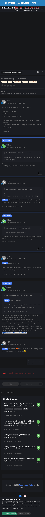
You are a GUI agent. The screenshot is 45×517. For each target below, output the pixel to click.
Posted (16, 103)
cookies (9, 504)
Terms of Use (29, 502)
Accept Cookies (10, 513)
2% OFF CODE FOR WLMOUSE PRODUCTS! (20, 3)
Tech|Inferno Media (26, 485)
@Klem (5, 200)
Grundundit (10, 425)
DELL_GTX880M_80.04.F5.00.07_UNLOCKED (19, 459)
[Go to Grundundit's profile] (38, 422)
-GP (4, 91)
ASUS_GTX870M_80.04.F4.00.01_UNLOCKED (19, 447)
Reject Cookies (23, 513)
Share (11, 384)
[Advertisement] (22, 40)
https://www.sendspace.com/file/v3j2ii (14, 333)
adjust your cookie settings (21, 506)
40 (25, 408)
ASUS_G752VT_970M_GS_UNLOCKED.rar (18, 435)
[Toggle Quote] (5, 153)
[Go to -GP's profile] (4, 102)
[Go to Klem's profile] (4, 146)
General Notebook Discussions (26, 93)
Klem (9, 145)
